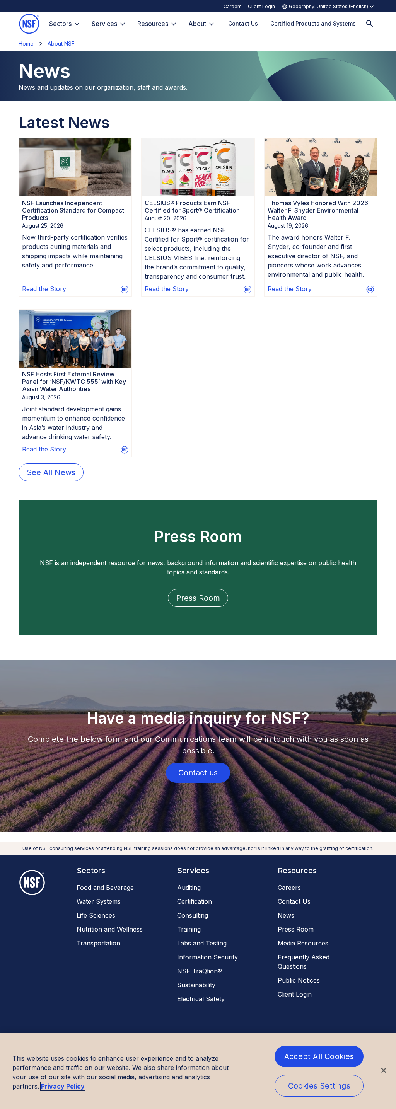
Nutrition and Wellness (110, 929)
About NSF (61, 43)
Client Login (261, 6)
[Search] (369, 24)
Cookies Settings (319, 1085)
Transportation (98, 943)
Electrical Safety (201, 999)
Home (26, 43)
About (197, 23)
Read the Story (44, 289)
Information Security (207, 957)
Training (189, 929)
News (286, 915)
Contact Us (294, 901)
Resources (152, 23)
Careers (233, 6)
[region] (198, 1071)
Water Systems (99, 901)
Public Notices (299, 980)
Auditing (189, 887)
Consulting (192, 915)
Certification (194, 901)
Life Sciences (96, 915)
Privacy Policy (63, 1086)
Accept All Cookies (319, 1056)
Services (104, 23)
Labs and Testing (202, 943)
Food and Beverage (105, 887)
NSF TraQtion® (199, 971)
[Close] (383, 1070)
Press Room (296, 929)
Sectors (60, 23)
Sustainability (196, 985)
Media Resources (303, 943)
